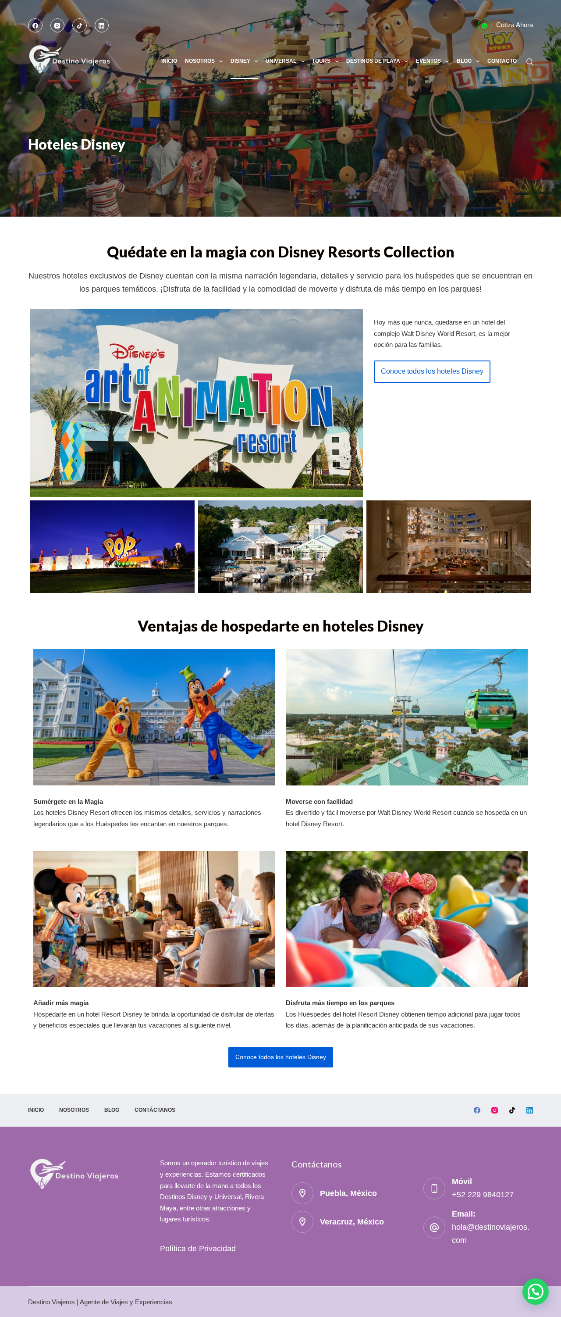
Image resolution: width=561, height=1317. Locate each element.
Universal (281, 61)
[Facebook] (35, 25)
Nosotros (200, 61)
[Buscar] (529, 61)
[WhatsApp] (485, 25)
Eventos (428, 61)
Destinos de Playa (373, 61)
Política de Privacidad (198, 1248)
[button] (432, 371)
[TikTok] (79, 25)
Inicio (169, 61)
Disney (240, 61)
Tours (321, 61)
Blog (464, 61)
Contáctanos (155, 1110)
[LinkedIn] (102, 25)
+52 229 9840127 (483, 1194)
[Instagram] (57, 25)
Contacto (502, 61)
